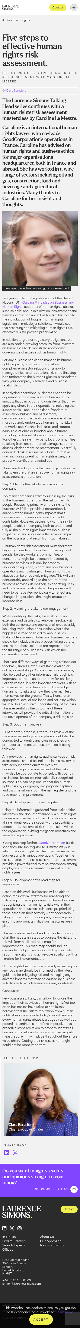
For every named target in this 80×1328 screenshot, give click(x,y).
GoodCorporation (51, 843)
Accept (40, 1319)
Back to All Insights (18, 20)
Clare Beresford (16, 90)
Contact (57, 7)
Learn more (64, 1312)
